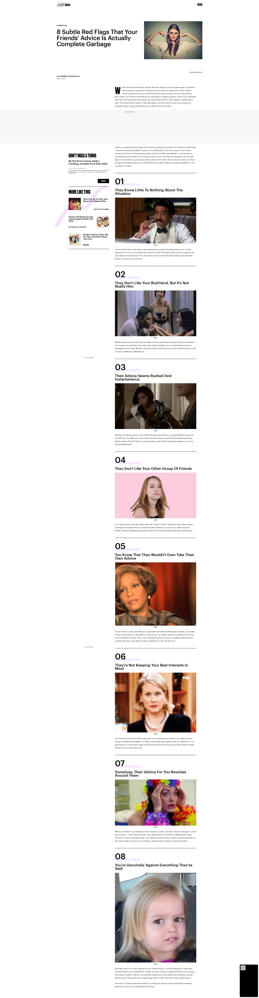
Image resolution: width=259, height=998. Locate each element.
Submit (103, 181)
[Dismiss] (255, 966)
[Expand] (242, 966)
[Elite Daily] (64, 4)
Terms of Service (100, 172)
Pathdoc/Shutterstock (195, 72)
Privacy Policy (72, 173)
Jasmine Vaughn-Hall (69, 76)
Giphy (155, 245)
